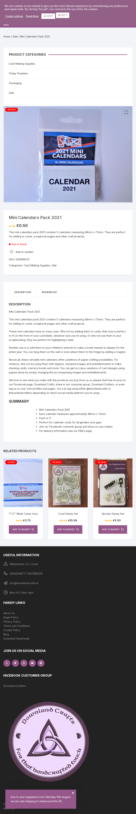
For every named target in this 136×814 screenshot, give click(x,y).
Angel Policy (10, 617)
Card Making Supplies (37, 265)
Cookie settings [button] (14, 16)
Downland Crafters (14, 686)
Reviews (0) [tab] (49, 292)
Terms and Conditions (16, 625)
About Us (9, 613)
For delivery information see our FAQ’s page (65, 431)
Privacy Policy (12, 621)
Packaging (15, 83)
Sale (15, 36)
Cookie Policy (11, 630)
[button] (126, 112)
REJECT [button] (62, 15)
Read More (32, 16)
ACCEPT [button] (48, 16)
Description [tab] (22, 292)
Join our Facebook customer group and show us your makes (76, 426)
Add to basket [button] (21, 529)
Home (6, 36)
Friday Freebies (18, 73)
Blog (6, 634)
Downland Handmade (16, 638)
